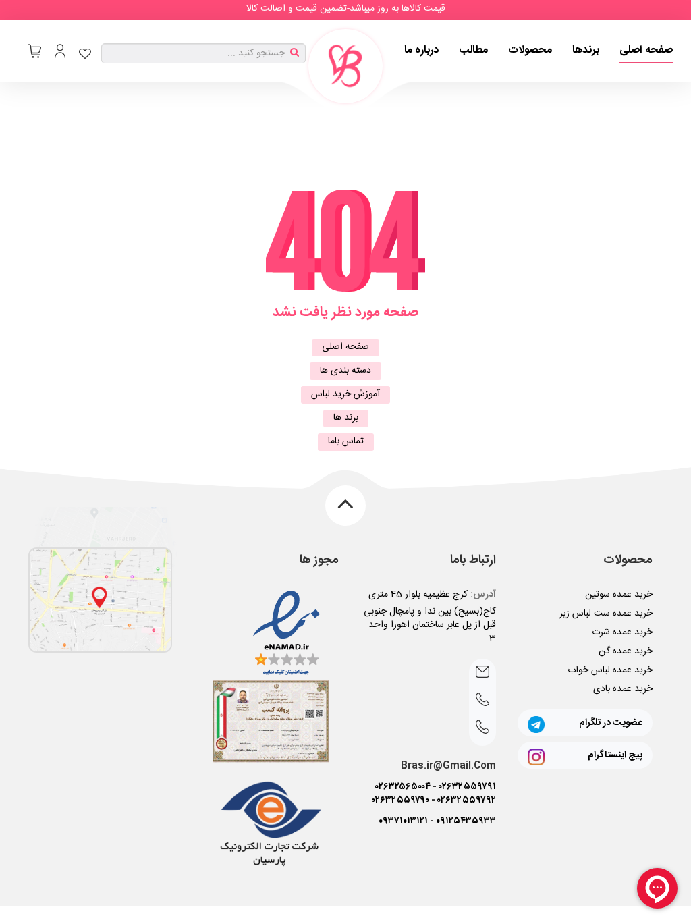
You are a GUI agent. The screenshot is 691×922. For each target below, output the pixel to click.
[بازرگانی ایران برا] (345, 66)
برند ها (345, 418)
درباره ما (421, 50)
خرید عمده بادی (623, 689)
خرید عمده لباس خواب (610, 670)
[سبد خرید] (34, 51)
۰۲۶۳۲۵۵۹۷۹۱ (467, 787)
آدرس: (483, 594)
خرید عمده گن (626, 651)
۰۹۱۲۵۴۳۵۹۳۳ (466, 821)
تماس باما (346, 441)
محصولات (530, 50)
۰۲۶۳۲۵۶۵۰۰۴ (403, 787)
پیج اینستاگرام (615, 755)
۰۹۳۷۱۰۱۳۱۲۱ (403, 821)
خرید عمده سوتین (619, 595)
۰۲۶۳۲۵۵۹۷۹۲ (466, 800)
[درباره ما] (100, 600)
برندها (585, 50)
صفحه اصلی (646, 50)
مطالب (473, 50)
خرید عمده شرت (622, 632)
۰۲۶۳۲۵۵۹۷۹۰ (400, 800)
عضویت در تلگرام (610, 723)
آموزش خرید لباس (345, 394)
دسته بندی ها (345, 370)
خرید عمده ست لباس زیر (606, 613)
